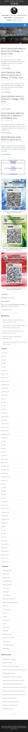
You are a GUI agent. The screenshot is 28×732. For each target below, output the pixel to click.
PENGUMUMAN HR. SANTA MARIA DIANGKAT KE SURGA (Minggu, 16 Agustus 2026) (15, 326)
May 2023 (3, 491)
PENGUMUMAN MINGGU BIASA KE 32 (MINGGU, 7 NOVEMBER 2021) (12, 115)
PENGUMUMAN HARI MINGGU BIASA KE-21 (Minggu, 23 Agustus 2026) (13, 321)
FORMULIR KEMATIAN (8, 709)
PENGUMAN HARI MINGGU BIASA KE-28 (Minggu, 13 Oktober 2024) (13, 51)
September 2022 (5, 519)
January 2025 (4, 420)
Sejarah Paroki (6, 641)
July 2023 (3, 484)
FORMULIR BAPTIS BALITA (9, 673)
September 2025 (5, 391)
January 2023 (4, 505)
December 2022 (5, 508)
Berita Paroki (6, 574)
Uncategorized (6, 648)
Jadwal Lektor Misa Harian (9, 599)
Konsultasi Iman (7, 609)
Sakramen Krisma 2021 (8, 638)
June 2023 (3, 487)
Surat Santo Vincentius (8, 645)
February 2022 (4, 544)
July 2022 (3, 526)
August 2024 (4, 438)
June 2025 (3, 402)
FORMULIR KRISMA (7, 662)
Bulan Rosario (6, 591)
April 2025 (3, 409)
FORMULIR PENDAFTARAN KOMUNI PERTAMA (14, 694)
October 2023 (4, 473)
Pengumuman (6, 627)
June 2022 (3, 530)
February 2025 (4, 416)
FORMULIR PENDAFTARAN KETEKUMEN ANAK (14, 691)
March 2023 (4, 498)
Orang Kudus (6, 620)
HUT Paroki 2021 (7, 595)
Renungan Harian (7, 634)
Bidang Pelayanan (7, 584)
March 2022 (4, 540)
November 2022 (5, 512)
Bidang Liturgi (6, 577)
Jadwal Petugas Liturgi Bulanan (10, 602)
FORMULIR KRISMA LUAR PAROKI (11, 666)
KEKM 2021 (5, 606)
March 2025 (4, 413)
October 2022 (4, 515)
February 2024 (4, 459)
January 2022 (4, 547)
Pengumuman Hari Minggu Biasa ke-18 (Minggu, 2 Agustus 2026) (15, 343)
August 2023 (4, 480)
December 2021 (5, 551)
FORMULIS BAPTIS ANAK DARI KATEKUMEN (13, 680)
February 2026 (4, 374)
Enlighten (16, 729)
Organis (5, 623)
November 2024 (5, 427)
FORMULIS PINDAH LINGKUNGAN (11, 701)
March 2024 (4, 455)
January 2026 (4, 377)
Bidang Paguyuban (7, 581)
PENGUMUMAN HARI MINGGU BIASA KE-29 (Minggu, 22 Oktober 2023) (12, 75)
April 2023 (3, 494)
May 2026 (3, 363)
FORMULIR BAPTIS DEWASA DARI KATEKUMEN (14, 670)
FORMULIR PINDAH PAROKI (9, 698)
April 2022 (3, 537)
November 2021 (5, 554)
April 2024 (3, 452)
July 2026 (3, 356)
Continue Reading (6, 68)
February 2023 (4, 501)
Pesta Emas (5, 630)
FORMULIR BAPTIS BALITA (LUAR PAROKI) (13, 677)
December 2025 (5, 381)
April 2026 (3, 367)
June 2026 (3, 360)
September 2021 (5, 562)
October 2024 (4, 430)
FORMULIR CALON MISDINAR (10, 705)
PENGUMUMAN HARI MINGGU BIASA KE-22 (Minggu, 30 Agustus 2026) (13, 332)
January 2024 (4, 462)
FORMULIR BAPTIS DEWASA (9, 659)
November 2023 (5, 469)
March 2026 (4, 370)
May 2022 (3, 533)
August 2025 (4, 395)
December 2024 (5, 423)
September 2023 (5, 477)
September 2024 (5, 434)
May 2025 (3, 406)
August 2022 (4, 523)
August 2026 (4, 352)
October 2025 (4, 388)
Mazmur (5, 613)
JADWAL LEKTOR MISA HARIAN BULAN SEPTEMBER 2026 (12, 337)
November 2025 (5, 384)
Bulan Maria (6, 588)
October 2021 (4, 558)
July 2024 (3, 441)
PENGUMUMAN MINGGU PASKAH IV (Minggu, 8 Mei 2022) (12, 99)
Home (2, 34)
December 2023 (5, 466)
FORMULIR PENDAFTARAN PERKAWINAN (13, 684)
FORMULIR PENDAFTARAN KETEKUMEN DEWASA (15, 687)
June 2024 (3, 445)
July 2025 (3, 399)
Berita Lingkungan (7, 570)
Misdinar (5, 616)
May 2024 (3, 448)
